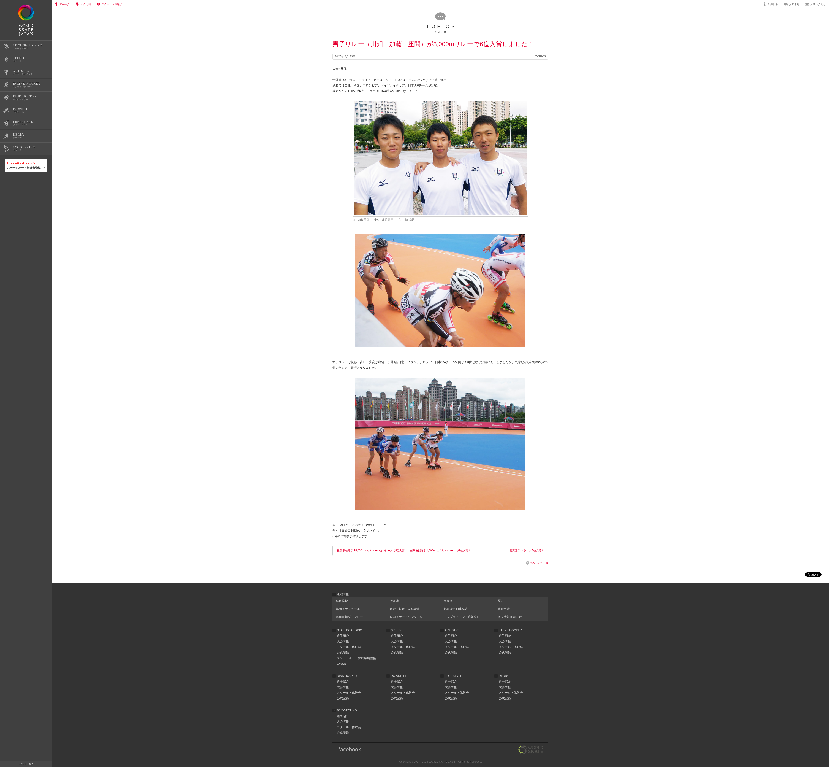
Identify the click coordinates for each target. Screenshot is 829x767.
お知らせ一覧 (539, 563)
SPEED (396, 630)
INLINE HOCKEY (510, 630)
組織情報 (773, 4)
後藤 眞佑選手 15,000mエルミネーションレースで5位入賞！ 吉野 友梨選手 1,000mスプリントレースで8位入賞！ (404, 550)
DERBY (504, 676)
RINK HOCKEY (347, 676)
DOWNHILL (399, 676)
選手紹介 (343, 635)
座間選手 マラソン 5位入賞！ (527, 550)
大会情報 (343, 641)
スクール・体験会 (349, 647)
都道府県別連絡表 (456, 609)
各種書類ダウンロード (351, 617)
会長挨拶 (342, 601)
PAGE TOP (26, 764)
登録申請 (504, 609)
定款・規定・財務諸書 (405, 609)
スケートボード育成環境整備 (356, 658)
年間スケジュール (348, 609)
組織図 (448, 601)
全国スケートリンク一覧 (406, 617)
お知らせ (794, 4)
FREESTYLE (453, 676)
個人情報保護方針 (510, 617)
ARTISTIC (452, 630)
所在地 (394, 601)
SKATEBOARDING (349, 630)
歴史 (501, 601)
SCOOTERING (347, 710)
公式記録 (10, 186)
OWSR (341, 663)
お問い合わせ (818, 4)
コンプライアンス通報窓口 (462, 617)
